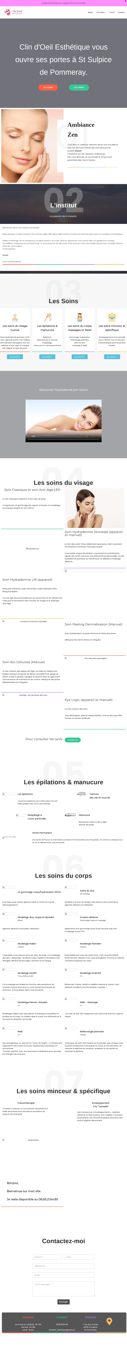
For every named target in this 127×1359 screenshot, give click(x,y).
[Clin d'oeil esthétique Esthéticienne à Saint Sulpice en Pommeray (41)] (13, 12)
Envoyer (63, 1301)
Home (90, 12)
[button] (105, 12)
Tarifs (112, 12)
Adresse (90, 1317)
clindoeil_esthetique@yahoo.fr (62, 1330)
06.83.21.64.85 (62, 1324)
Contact (121, 12)
